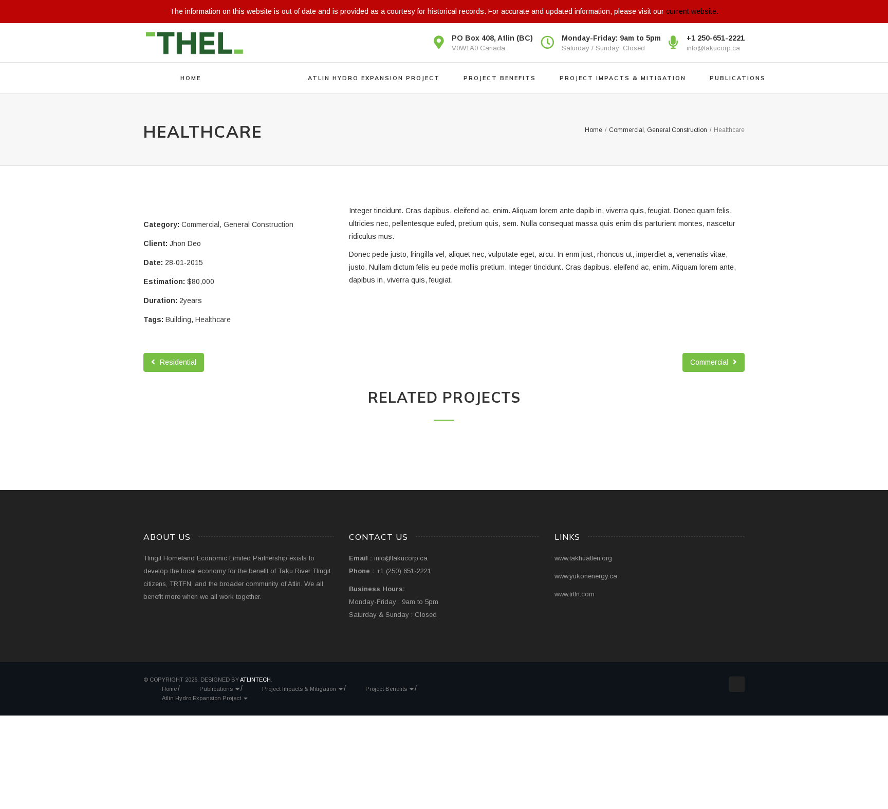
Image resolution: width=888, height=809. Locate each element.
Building (178, 319)
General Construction (258, 224)
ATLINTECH (255, 679)
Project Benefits (500, 78)
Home (190, 78)
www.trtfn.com (574, 594)
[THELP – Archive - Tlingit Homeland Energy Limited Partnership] (195, 42)
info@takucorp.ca (713, 48)
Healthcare (213, 319)
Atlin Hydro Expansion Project (374, 78)
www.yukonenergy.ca (585, 576)
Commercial (200, 224)
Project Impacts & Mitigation (623, 78)
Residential (177, 362)
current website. (692, 11)
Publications (738, 78)
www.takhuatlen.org (583, 558)
